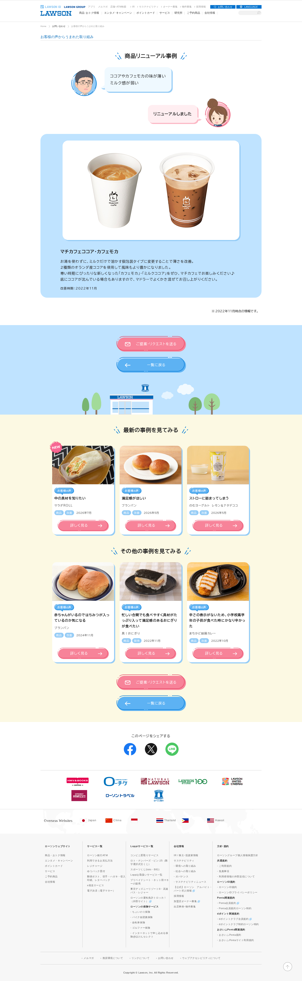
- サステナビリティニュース (190, 881)
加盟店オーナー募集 (186, 901)
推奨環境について (113, 958)
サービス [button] (164, 12)
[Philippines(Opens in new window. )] (192, 820)
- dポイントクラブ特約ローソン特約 (238, 924)
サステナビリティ (149, 6)
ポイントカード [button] (145, 12)
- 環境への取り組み (185, 866)
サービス (50, 871)
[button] (287, 970)
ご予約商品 (51, 876)
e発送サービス (95, 885)
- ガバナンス (181, 876)
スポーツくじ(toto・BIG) (145, 869)
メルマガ (103, 6)
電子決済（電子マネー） (101, 890)
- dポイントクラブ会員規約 (233, 919)
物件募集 (187, 6)
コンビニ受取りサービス (144, 855)
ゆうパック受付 (96, 871)
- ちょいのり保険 (140, 912)
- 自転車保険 (137, 922)
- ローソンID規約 (227, 887)
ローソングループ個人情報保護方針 (237, 855)
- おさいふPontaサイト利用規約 (235, 940)
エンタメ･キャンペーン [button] (118, 12)
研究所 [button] (178, 12)
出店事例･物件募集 (185, 906)
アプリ (91, 6)
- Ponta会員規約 (227, 903)
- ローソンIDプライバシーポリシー (237, 892)
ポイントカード (54, 866)
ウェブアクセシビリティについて (201, 958)
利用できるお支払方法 (100, 860)
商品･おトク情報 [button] (89, 12)
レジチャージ (95, 866)
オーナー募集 (170, 6)
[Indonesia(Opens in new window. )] (141, 820)
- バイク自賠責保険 (141, 917)
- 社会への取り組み (185, 871)
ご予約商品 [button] (193, 12)
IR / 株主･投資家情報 (186, 855)
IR (133, 6)
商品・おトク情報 (55, 855)
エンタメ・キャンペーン (59, 860)
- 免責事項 (223, 871)
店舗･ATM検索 (118, 6)
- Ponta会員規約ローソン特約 (234, 908)
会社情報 (50, 881)
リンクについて (140, 958)
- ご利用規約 (224, 866)
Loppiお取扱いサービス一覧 (146, 874)
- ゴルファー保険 (140, 927)
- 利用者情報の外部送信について (236, 876)
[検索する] (259, 13)
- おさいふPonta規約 (229, 934)
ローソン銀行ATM (97, 855)
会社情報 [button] (210, 12)
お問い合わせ (225, 7)
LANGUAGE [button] (251, 7)
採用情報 (201, 6)
